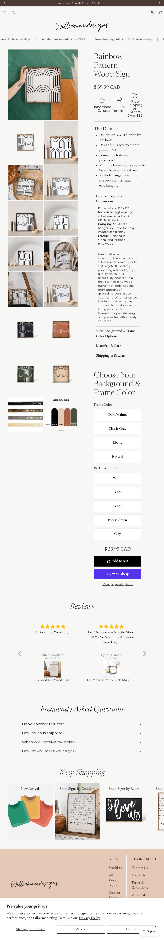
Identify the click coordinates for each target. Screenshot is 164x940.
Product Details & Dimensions (109, 199)
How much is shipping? (43, 733)
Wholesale (139, 895)
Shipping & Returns (110, 356)
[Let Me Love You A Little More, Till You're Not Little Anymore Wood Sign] (111, 669)
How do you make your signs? (49, 751)
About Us (138, 875)
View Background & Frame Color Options (115, 333)
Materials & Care (108, 346)
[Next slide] (151, 811)
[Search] (13, 12)
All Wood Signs (113, 880)
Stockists (115, 868)
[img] (52, 626)
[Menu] (4, 12)
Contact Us (139, 868)
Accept (81, 929)
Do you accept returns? (43, 724)
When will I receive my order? (49, 742)
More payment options (117, 584)
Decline (131, 929)
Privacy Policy (89, 918)
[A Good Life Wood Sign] (52, 669)
